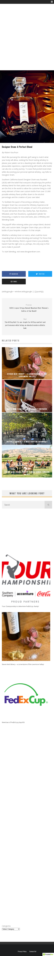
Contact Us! (32, 951)
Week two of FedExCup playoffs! (13, 722)
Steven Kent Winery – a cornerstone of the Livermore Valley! (23, 664)
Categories (6, 926)
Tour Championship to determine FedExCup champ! (20, 606)
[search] (48, 505)
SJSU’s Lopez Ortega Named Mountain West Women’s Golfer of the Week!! (28, 308)
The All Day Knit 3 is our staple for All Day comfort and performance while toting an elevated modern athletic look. (25, 323)
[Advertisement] (27, 40)
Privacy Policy (22, 951)
